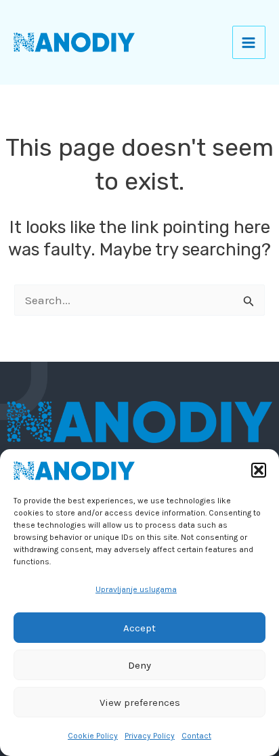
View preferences (140, 702)
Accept (139, 628)
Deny (139, 665)
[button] (258, 470)
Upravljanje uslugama (136, 589)
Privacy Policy (150, 735)
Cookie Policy (93, 735)
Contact (196, 735)
